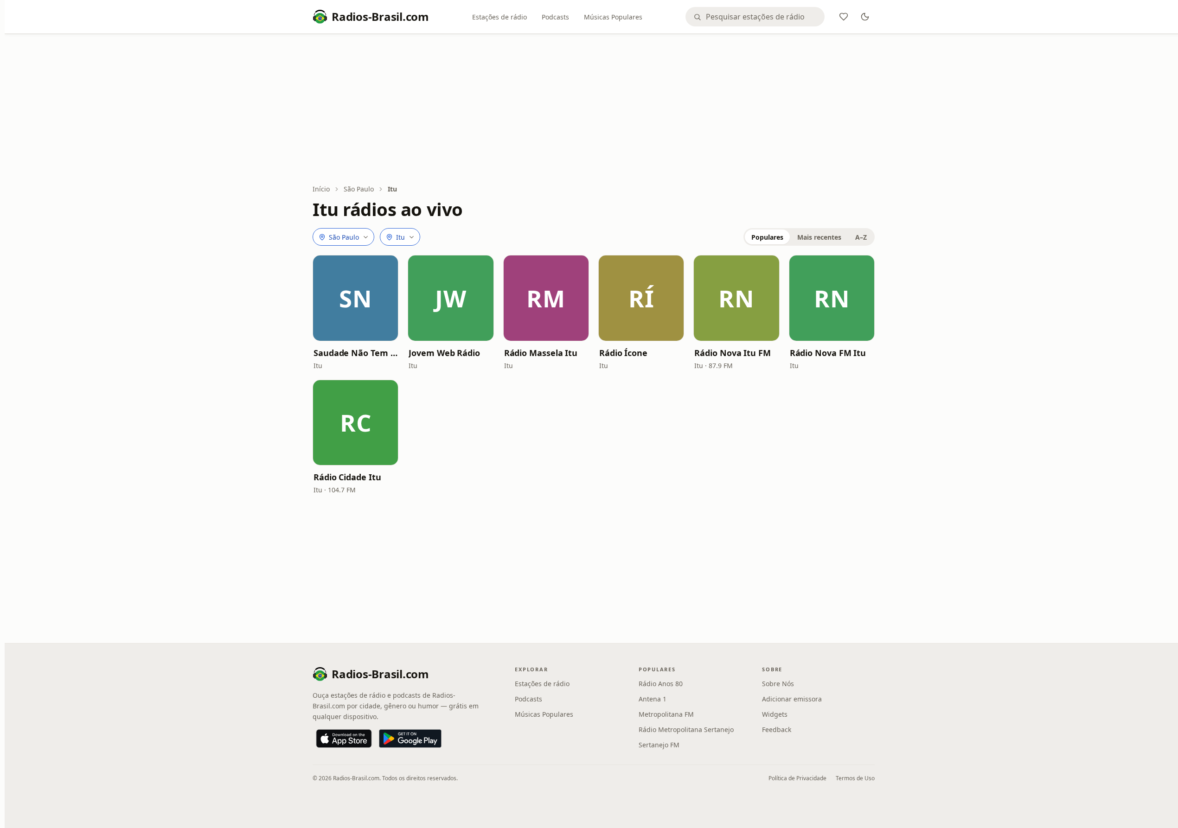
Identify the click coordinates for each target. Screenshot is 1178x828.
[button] (355, 298)
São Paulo (359, 189)
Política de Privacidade (797, 778)
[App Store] (344, 738)
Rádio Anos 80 (661, 683)
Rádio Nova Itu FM (732, 352)
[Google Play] (410, 738)
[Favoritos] (843, 16)
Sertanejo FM (659, 744)
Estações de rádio (499, 17)
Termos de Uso (855, 778)
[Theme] (865, 16)
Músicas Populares (613, 17)
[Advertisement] (593, 110)
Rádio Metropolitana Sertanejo (686, 729)
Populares (767, 237)
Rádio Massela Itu (540, 352)
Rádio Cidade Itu (347, 477)
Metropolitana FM (666, 714)
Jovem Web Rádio (444, 352)
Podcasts (555, 17)
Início (321, 189)
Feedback (776, 729)
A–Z (861, 237)
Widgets (774, 714)
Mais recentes (819, 237)
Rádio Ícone (623, 352)
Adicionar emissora (792, 698)
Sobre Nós (778, 683)
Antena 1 (652, 698)
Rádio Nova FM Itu (828, 352)
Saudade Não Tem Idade (355, 352)
